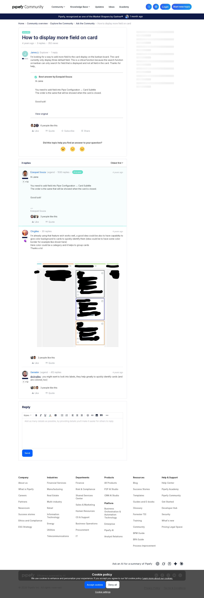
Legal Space (176, 527)
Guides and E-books (143, 501)
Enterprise (109, 524)
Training (137, 520)
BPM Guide (139, 533)
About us (23, 483)
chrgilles (34, 231)
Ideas (112, 7)
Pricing (166, 527)
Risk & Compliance (85, 489)
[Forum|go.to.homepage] (31, 6)
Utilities (51, 530)
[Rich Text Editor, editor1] (72, 433)
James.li (34, 52)
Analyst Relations (113, 536)
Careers (22, 495)
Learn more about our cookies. (157, 578)
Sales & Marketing (85, 504)
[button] (182, 7)
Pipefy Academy (170, 489)
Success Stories (141, 489)
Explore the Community (61, 23)
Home (21, 23)
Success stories (26, 514)
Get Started (168, 501)
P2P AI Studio (111, 489)
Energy (50, 523)
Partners (22, 501)
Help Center (168, 483)
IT (77, 536)
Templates (138, 495)
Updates (99, 7)
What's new (168, 520)
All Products (110, 483)
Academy (124, 7)
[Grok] (163, 564)
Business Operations (87, 523)
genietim (34, 372)
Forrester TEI (139, 514)
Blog (135, 483)
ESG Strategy (25, 527)
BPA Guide (138, 539)
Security (166, 514)
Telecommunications (58, 536)
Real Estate (53, 495)
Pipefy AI (109, 530)
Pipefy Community (171, 495)
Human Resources (85, 511)
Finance (80, 483)
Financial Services (56, 483)
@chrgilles (35, 376)
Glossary (137, 508)
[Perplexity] (169, 564)
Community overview (37, 23)
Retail (50, 508)
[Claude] (181, 564)
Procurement (82, 530)
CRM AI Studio (111, 495)
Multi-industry (54, 501)
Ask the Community (85, 23)
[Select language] (156, 7)
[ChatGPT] (157, 564)
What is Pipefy (26, 489)
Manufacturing (55, 489)
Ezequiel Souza (38, 172)
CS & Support (82, 517)
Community (139, 527)
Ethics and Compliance (30, 520)
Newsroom (24, 508)
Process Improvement (144, 545)
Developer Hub (169, 508)
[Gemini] (175, 564)
